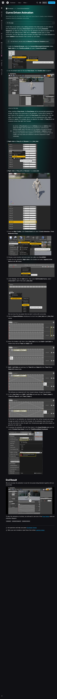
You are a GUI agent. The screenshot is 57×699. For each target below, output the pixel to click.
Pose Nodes (45, 516)
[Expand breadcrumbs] (15, 8)
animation (8, 521)
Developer (10, 8)
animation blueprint (16, 521)
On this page (10, 22)
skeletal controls (26, 521)
